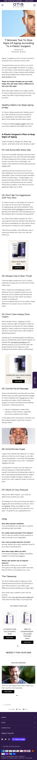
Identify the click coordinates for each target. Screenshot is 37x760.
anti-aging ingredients (19, 342)
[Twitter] (5, 739)
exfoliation (20, 209)
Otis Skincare (8, 756)
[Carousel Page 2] (18, 695)
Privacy (21, 758)
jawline (7, 506)
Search (22, 756)
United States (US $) (11, 746)
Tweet (13, 709)
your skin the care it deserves (22, 597)
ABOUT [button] (3, 717)
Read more (8, 691)
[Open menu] (4, 5)
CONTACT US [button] (5, 728)
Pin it (26, 709)
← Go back (6, 705)
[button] (35, 380)
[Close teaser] (33, 388)
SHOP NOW (18, 267)
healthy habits (20, 124)
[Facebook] (2, 739)
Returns (29, 758)
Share (19, 709)
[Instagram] (9, 739)
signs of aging (6, 77)
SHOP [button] (3, 722)
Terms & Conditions (9, 758)
